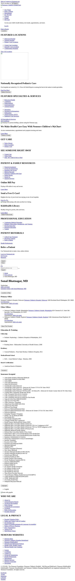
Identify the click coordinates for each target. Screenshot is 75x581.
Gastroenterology (9, 105)
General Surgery (9, 106)
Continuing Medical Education (13, 222)
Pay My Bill (7, 15)
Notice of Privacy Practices (12, 526)
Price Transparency (9, 527)
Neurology (7, 109)
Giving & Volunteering (11, 168)
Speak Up (7, 177)
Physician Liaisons (9, 238)
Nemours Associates (10, 561)
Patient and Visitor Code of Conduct (14, 521)
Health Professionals (10, 556)
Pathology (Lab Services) (11, 116)
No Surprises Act (9, 523)
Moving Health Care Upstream (13, 547)
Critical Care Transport (11, 237)
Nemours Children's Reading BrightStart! (16, 540)
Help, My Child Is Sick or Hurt (13, 157)
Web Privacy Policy (10, 531)
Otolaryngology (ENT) (11, 114)
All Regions (15, 3)
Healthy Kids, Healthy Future (12, 545)
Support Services (9, 178)
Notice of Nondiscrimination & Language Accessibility (20, 524)
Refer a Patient (8, 11)
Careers (6, 16)
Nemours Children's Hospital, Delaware (35, 300)
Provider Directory (9, 511)
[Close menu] (1, 7)
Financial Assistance (10, 167)
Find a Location (9, 145)
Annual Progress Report (11, 502)
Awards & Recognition (11, 503)
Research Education (10, 227)
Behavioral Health (9, 100)
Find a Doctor (8, 143)
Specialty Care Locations (11, 47)
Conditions (7, 552)
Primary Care (8, 146)
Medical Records (9, 172)
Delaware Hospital (9, 39)
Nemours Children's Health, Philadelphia (40, 310)
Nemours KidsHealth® (11, 542)
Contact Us (7, 553)
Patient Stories (8, 175)
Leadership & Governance (12, 506)
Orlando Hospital (9, 40)
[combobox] (9, 268)
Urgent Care (8, 154)
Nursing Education (9, 226)
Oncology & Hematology (11, 111)
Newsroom (7, 563)
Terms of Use (8, 529)
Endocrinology (8, 103)
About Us (7, 500)
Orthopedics (7, 113)
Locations (7, 508)
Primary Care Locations (11, 42)
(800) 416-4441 (13, 303)
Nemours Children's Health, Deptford (37, 317)
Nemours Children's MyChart (12, 173)
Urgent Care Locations (11, 45)
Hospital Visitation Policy (11, 519)
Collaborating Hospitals (11, 48)
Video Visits (7, 156)
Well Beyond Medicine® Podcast (14, 543)
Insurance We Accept (10, 170)
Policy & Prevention (10, 510)
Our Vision (7, 10)
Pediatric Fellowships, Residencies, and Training (18, 224)
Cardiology (7, 101)
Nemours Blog (8, 539)
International (8, 13)
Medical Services (9, 560)
